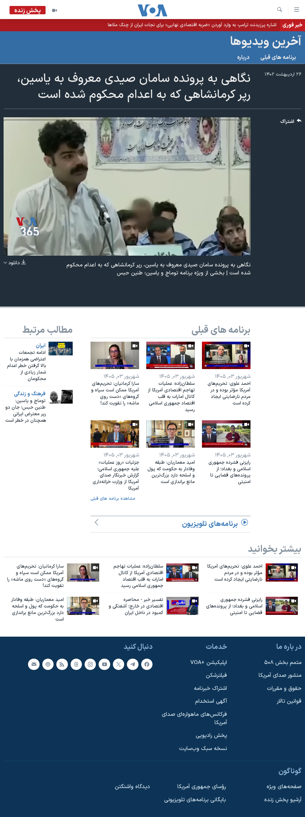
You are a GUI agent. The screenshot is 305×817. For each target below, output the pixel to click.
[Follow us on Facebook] (146, 664)
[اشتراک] (33, 664)
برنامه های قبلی (278, 58)
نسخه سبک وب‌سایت (203, 749)
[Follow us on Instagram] (90, 664)
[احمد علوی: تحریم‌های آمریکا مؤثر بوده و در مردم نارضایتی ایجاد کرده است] (226, 355)
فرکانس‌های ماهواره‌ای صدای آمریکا (194, 718)
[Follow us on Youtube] (104, 664)
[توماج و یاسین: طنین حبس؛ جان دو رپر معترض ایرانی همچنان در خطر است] (61, 397)
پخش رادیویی (211, 736)
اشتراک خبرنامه (210, 688)
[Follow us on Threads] (76, 664)
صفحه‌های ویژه (284, 787)
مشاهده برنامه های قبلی (113, 499)
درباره (243, 58)
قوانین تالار (289, 701)
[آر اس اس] (62, 664)
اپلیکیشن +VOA (208, 662)
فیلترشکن (216, 675)
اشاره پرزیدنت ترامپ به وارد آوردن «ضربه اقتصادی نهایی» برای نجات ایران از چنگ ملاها (192, 25)
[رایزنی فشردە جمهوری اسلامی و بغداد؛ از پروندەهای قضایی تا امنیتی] (226, 434)
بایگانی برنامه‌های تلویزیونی (195, 800)
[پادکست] (48, 664)
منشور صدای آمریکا (280, 675)
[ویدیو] (54, 10)
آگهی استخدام (211, 701)
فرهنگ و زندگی (30, 394)
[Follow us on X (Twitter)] (118, 664)
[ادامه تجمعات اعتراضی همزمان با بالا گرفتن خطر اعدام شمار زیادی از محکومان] (61, 348)
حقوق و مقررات (284, 688)
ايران (41, 346)
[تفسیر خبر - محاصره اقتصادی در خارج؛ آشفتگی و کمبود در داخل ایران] (182, 606)
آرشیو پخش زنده (282, 800)
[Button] (291, 123)
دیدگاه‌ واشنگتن (132, 787)
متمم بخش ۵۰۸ (282, 662)
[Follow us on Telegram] (132, 664)
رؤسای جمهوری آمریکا (201, 787)
